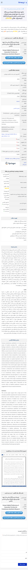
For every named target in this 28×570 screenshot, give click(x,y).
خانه (22, 9)
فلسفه (18, 101)
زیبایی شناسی (16, 108)
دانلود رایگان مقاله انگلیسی (13, 57)
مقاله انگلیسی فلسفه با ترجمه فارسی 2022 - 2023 (12, 9)
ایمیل (26, 558)
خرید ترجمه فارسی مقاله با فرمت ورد (13, 62)
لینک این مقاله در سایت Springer (12, 158)
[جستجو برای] (26, 3)
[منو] (1, 3)
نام (26, 552)
